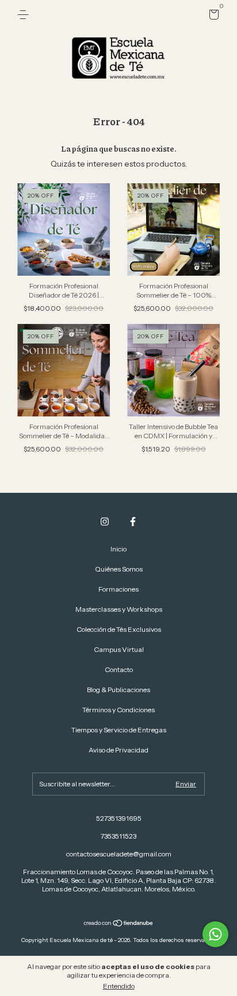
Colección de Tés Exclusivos (119, 629)
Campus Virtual (119, 649)
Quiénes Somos (119, 569)
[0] (212, 16)
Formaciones (118, 589)
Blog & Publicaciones (118, 689)
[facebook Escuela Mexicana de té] (132, 521)
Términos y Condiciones (118, 709)
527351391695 (119, 818)
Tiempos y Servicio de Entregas (118, 729)
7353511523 (118, 836)
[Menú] (25, 15)
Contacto (119, 669)
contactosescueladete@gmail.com (118, 854)
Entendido (119, 986)
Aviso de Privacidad (118, 750)
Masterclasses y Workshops (118, 609)
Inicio (118, 549)
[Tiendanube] (119, 924)
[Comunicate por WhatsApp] (215, 934)
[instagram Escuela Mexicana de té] (104, 521)
